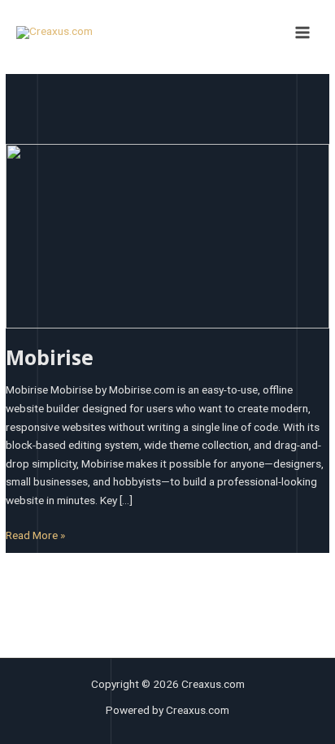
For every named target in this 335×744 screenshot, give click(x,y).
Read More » (35, 534)
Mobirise (50, 357)
